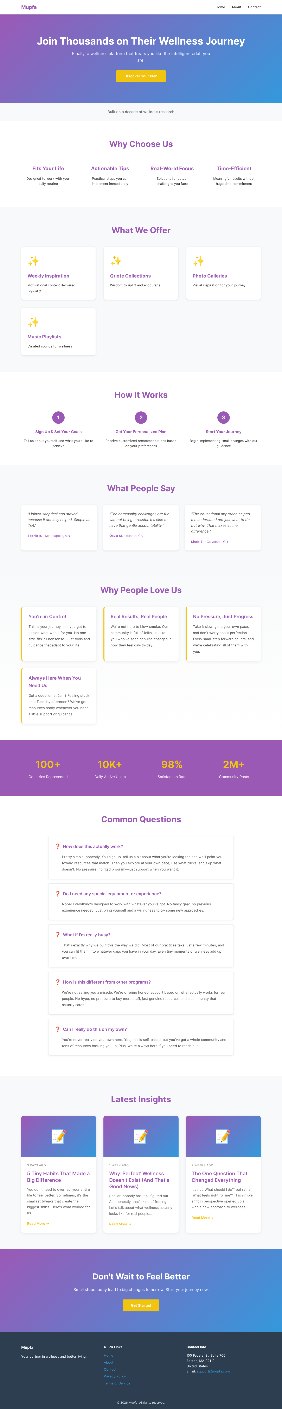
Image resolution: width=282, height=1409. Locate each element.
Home (220, 7)
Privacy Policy (115, 1376)
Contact (254, 7)
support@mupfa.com (213, 1371)
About (236, 7)
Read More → (38, 1223)
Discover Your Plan (141, 76)
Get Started (141, 1305)
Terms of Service (117, 1383)
